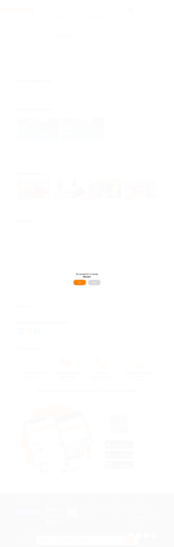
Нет (94, 282)
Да (79, 282)
